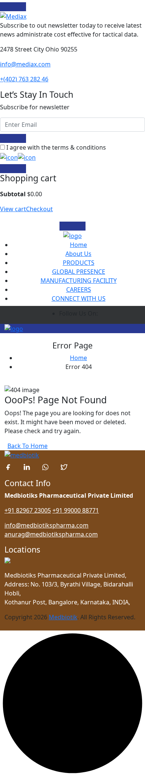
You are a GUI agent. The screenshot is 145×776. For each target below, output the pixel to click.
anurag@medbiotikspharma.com (51, 534)
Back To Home (27, 446)
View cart (13, 209)
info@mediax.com (25, 64)
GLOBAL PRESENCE (78, 271)
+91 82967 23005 (27, 510)
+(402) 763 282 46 (24, 79)
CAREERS (78, 289)
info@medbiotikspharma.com (46, 525)
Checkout (39, 209)
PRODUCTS (78, 263)
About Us (78, 254)
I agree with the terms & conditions (56, 147)
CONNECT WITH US (79, 298)
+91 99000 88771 (75, 510)
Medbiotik (63, 617)
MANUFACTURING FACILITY (79, 280)
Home (78, 245)
